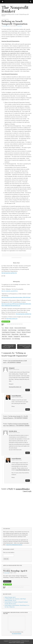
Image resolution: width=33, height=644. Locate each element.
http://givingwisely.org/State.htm (9, 273)
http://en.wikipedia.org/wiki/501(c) (10, 291)
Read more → (7, 581)
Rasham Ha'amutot (25, 336)
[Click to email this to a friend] (8, 324)
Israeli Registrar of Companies (9, 332)
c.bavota (22, 642)
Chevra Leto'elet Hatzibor (20, 327)
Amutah (11, 327)
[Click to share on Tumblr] (21, 324)
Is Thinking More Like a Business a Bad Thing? (15, 598)
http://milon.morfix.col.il (11, 318)
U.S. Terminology (16, 338)
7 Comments (19, 25)
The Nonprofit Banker (15, 9)
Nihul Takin (4, 336)
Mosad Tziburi (23, 334)
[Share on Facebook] (14, 324)
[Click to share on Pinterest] (19, 324)
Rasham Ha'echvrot (6, 338)
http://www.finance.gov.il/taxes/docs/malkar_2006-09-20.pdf (16, 297)
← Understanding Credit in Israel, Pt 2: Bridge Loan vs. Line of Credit (8, 346)
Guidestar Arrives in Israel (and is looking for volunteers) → (24, 346)
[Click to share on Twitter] (12, 324)
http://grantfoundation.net (15, 386)
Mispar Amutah (15, 334)
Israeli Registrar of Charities (24, 330)
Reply (27, 390)
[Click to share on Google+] (17, 324)
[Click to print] (10, 324)
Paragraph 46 (17, 336)
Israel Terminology (12, 330)
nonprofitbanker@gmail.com (22, 469)
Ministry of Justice (6, 334)
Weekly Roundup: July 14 (10, 600)
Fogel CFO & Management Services (14, 544)
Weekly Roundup (6, 569)
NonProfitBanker (6, 25)
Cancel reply (27, 491)
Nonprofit (10, 336)
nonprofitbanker (23, 489)
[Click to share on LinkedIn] (15, 324)
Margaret (11, 368)
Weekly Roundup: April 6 (15, 571)
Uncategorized (5, 19)
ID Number (4, 330)
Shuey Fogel (6, 572)
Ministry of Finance (26, 332)
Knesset (19, 332)
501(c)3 (6, 327)
